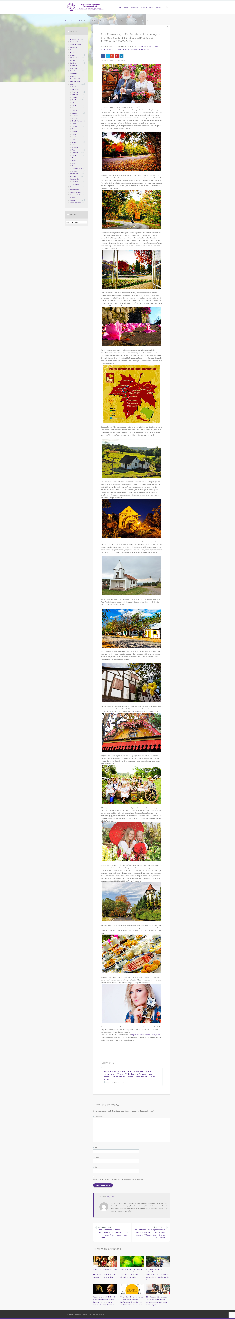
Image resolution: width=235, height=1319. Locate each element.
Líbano (74, 145)
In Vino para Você (146, 7)
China (74, 105)
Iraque (74, 134)
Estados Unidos (77, 121)
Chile (73, 102)
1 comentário (141, 46)
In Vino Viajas (70, 1314)
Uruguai (74, 171)
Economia (73, 50)
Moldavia (75, 147)
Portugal (75, 153)
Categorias (134, 7)
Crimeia (74, 108)
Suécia (74, 160)
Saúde (72, 187)
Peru (73, 150)
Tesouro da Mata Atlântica (75, 196)
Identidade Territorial (73, 72)
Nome (97, 1147)
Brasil (103, 49)
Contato (158, 7)
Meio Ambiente (75, 81)
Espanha (74, 118)
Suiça (73, 163)
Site (96, 1167)
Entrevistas (110, 49)
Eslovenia (75, 116)
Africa (74, 87)
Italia (73, 139)
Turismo (146, 49)
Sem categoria (74, 189)
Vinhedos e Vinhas (75, 203)
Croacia (74, 110)
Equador (74, 113)
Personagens (120, 49)
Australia (75, 94)
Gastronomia (74, 58)
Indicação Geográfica (75, 183)
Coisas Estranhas (75, 44)
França (72, 55)
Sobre (126, 7)
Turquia (74, 166)
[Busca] (165, 5)
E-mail (97, 1157)
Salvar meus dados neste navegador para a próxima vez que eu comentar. (118, 1179)
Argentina (75, 92)
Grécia (74, 129)
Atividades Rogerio (76, 42)
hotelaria (73, 63)
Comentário (99, 1116)
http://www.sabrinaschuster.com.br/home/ (145, 1035)
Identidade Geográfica (73, 67)
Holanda (74, 131)
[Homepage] (85, 7)
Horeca (72, 60)
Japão (74, 142)
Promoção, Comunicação (134, 49)
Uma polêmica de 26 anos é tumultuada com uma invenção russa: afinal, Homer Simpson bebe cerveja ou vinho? (113, 1232)
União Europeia (77, 168)
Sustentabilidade (75, 192)
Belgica (74, 97)
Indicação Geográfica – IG (75, 77)
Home (119, 7)
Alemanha (75, 89)
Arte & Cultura (154, 46)
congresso (73, 47)
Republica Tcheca (75, 156)
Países (72, 84)
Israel (74, 137)
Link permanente (119, 1082)
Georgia (74, 126)
